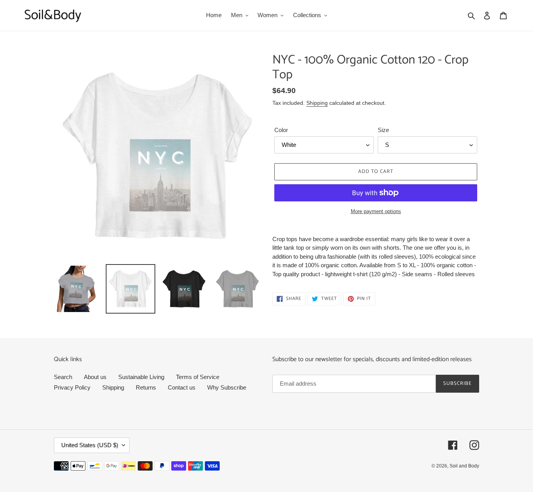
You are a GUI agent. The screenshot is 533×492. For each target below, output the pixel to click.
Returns (146, 387)
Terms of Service (197, 377)
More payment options (376, 211)
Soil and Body (464, 466)
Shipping (317, 103)
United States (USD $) (89, 445)
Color (281, 130)
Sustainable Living (141, 377)
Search (63, 377)
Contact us (181, 387)
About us (95, 377)
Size (383, 130)
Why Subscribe (226, 387)
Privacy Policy (72, 387)
